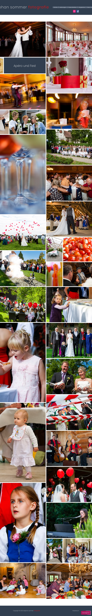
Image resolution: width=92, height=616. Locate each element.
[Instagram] (74, 11)
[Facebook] (77, 11)
